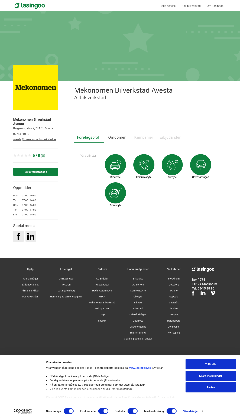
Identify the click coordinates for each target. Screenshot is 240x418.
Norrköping (174, 332)
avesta (48, 128)
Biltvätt (138, 302)
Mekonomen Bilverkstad (102, 302)
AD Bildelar (102, 278)
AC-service (138, 284)
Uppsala (173, 296)
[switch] (103, 411)
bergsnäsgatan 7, (24, 128)
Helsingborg (173, 320)
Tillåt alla (210, 364)
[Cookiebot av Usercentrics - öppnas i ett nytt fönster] (22, 411)
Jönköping (174, 326)
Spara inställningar (210, 375)
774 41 (39, 128)
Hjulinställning (138, 332)
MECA (102, 296)
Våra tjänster (88, 156)
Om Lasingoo (215, 6)
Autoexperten (102, 284)
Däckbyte (138, 320)
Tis (14, 200)
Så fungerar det (30, 284)
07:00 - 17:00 (29, 210)
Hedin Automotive (102, 290)
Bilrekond (138, 308)
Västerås (174, 302)
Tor (15, 210)
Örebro (174, 308)
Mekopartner (102, 308)
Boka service (168, 6)
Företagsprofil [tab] (89, 137)
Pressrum (66, 284)
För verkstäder (30, 296)
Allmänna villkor (30, 290)
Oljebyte (138, 296)
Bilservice (138, 278)
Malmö (174, 290)
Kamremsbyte (138, 290)
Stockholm (174, 278)
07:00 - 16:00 (29, 195)
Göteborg (174, 284)
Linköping (173, 314)
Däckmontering (138, 326)
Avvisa (211, 387)
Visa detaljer (191, 411)
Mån (15, 195)
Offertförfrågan (138, 314)
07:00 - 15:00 (29, 214)
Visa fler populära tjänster (138, 338)
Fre (15, 214)
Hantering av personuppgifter (66, 296)
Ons (15, 205)
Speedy (102, 320)
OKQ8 (102, 314)
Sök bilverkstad (191, 6)
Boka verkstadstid (35, 172)
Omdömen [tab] (117, 137)
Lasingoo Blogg (66, 290)
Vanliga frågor (30, 278)
